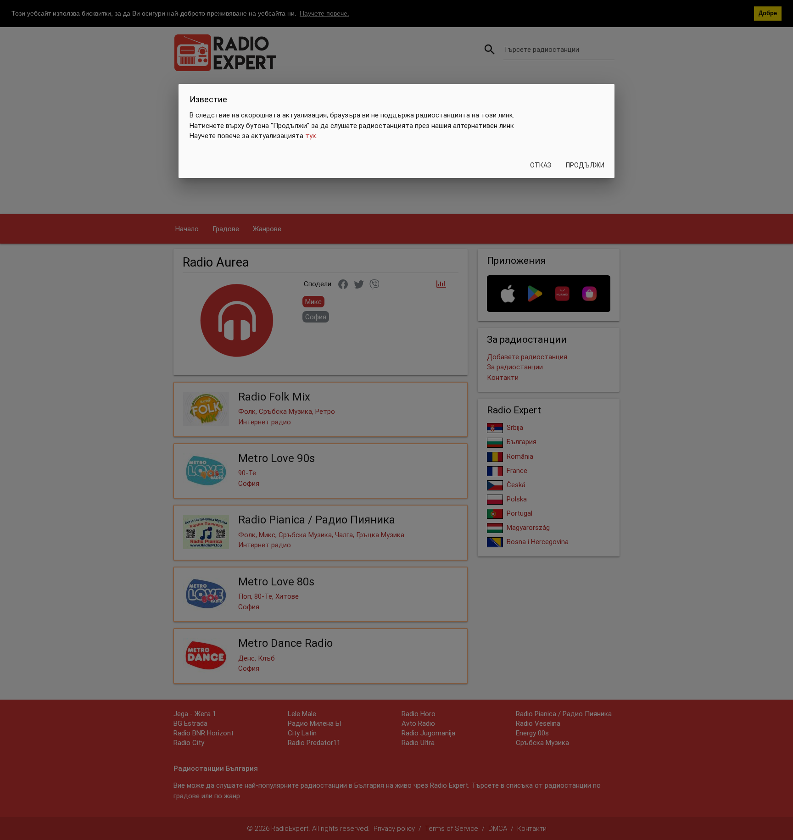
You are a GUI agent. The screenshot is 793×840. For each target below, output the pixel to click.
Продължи (585, 165)
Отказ (540, 165)
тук (310, 136)
